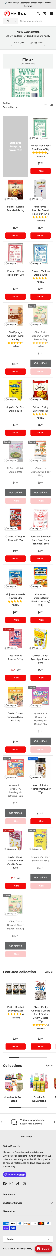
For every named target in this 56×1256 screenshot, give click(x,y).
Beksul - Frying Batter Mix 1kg (41, 409)
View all (49, 971)
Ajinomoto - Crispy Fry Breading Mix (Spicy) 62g (40, 719)
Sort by (6, 103)
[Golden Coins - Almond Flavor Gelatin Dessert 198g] (15, 839)
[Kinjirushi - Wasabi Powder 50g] (15, 577)
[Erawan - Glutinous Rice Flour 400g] (40, 128)
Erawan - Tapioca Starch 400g (41, 273)
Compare (37, 138)
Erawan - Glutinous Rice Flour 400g (40, 147)
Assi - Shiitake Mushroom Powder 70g (40, 789)
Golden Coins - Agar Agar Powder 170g (40, 659)
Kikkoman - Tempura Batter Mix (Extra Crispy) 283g (40, 599)
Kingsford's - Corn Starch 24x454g (40, 859)
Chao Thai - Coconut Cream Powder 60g (40, 336)
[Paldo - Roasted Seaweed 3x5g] (15, 990)
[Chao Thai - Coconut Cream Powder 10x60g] (15, 904)
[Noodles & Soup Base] (14, 1082)
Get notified (40, 363)
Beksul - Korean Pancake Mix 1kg (15, 208)
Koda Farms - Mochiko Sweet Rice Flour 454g (40, 210)
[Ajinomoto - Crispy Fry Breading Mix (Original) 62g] (15, 768)
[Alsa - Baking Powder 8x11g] (15, 638)
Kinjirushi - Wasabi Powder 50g (15, 596)
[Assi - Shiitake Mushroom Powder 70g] (40, 768)
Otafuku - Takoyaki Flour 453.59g (15, 538)
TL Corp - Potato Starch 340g (15, 470)
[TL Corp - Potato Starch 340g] (15, 451)
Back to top (26, 1136)
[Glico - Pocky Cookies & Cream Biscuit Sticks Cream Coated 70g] (40, 990)
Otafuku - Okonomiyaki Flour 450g (40, 472)
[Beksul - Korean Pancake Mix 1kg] (15, 189)
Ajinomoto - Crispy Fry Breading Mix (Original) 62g (15, 790)
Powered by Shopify (24, 1249)
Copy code (37, 42)
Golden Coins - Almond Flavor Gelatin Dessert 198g (15, 862)
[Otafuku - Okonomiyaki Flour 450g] (40, 451)
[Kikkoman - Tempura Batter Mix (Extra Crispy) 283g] (40, 577)
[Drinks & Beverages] (39, 1082)
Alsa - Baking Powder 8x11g (15, 657)
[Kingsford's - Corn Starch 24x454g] (40, 839)
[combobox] (28, 21)
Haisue (12, 1249)
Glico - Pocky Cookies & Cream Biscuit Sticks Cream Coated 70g (40, 1014)
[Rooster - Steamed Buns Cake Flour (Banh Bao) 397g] (40, 519)
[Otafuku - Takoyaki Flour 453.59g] (15, 519)
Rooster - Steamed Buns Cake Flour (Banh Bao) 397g (40, 540)
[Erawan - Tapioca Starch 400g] (40, 254)
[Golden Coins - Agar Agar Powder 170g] (40, 638)
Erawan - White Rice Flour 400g (15, 273)
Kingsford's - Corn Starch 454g (15, 409)
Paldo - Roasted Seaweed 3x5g (15, 1009)
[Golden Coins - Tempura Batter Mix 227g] (15, 696)
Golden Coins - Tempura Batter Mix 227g (15, 717)
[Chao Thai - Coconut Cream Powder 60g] (40, 315)
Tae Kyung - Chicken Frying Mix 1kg (15, 336)
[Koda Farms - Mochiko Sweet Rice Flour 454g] (40, 189)
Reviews (28, 6)
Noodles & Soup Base (14, 1099)
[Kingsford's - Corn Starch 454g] (15, 390)
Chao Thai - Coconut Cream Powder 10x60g (15, 925)
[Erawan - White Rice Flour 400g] (15, 254)
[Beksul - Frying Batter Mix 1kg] (40, 390)
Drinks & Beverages (39, 1099)
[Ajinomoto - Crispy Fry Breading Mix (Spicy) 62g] (40, 696)
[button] (44, 13)
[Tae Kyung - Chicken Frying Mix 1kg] (15, 315)
